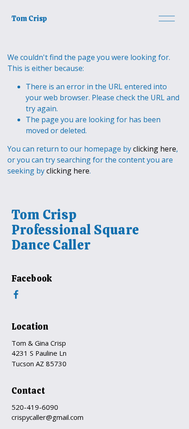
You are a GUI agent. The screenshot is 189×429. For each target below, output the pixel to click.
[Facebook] (16, 294)
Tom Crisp (29, 18)
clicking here (154, 149)
